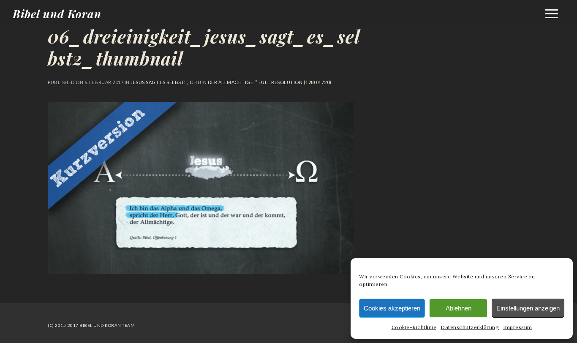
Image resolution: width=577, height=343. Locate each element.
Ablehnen (458, 308)
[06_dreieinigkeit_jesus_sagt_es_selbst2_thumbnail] (201, 271)
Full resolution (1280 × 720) (294, 82)
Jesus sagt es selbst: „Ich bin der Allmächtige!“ (194, 82)
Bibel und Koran (57, 13)
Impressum (517, 327)
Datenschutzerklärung (470, 327)
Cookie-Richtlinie (414, 327)
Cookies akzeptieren (392, 308)
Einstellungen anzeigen (528, 308)
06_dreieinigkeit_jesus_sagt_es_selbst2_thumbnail (204, 47)
